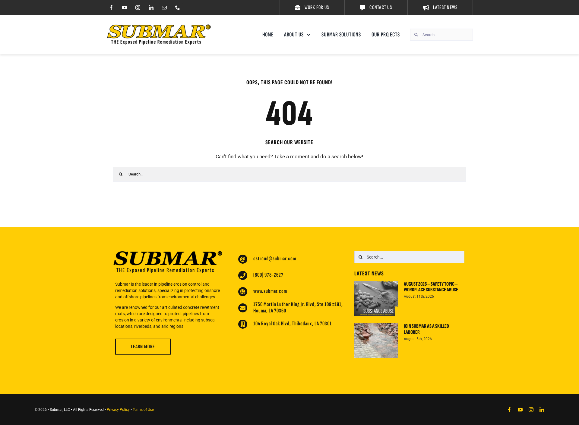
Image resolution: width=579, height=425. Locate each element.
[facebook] (111, 7)
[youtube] (124, 7)
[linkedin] (151, 7)
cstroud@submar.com (274, 258)
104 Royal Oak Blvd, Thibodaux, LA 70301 (292, 323)
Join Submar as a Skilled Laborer (426, 329)
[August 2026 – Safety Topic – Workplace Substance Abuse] (376, 298)
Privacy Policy (118, 410)
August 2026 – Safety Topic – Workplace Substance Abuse (431, 287)
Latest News (369, 273)
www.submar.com (270, 291)
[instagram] (138, 7)
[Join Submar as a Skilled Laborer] (376, 340)
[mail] (164, 7)
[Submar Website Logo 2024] (159, 27)
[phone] (177, 7)
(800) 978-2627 (268, 274)
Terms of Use (143, 410)
